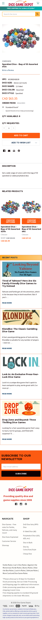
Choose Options (10, 221)
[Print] (14, 151)
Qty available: (11, 116)
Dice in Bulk (27, 542)
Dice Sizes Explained (10, 537)
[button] (21, 142)
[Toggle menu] (3, 3)
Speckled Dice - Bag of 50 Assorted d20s (10, 229)
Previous (2, 220)
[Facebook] (4, 151)
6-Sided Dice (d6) (29, 531)
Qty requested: (10, 123)
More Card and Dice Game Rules (15, 573)
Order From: (13, 103)
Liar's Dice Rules (20, 565)
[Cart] (38, 3)
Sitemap (5, 545)
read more (7, 303)
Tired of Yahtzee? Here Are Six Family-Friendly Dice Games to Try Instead (19, 283)
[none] (21, 38)
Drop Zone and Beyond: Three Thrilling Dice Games (19, 421)
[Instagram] (21, 504)
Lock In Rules (20, 570)
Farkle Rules (7, 565)
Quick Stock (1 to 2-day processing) (19, 111)
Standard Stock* (12, 107)
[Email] (9, 151)
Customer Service (9, 541)
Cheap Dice (27, 554)
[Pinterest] (19, 151)
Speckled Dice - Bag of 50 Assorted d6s (31, 229)
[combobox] (21, 14)
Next (39, 220)
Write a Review (8, 70)
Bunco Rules (27, 567)
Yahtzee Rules (32, 570)
